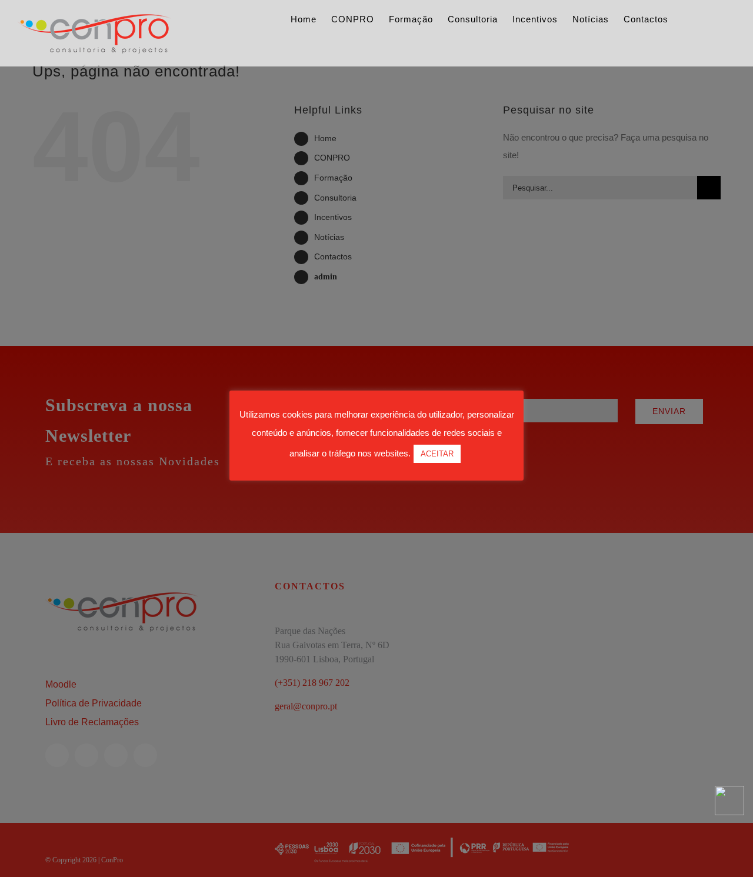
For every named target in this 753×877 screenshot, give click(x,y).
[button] (717, 24)
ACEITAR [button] (437, 453)
